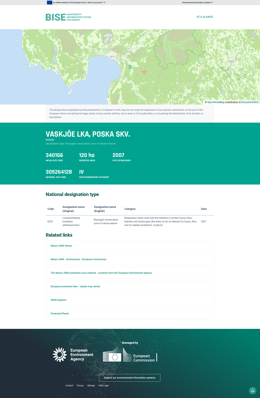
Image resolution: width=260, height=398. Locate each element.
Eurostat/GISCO (249, 102)
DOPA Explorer (59, 300)
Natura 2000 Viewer (61, 245)
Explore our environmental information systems (129, 377)
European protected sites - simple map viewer (75, 286)
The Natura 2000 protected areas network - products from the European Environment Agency (101, 272)
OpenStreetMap (215, 102)
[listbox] (76, 2)
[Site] (120, 17)
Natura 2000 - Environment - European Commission (78, 259)
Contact (69, 385)
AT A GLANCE (205, 16)
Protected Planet (60, 313)
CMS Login (104, 385)
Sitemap (91, 385)
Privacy (80, 385)
